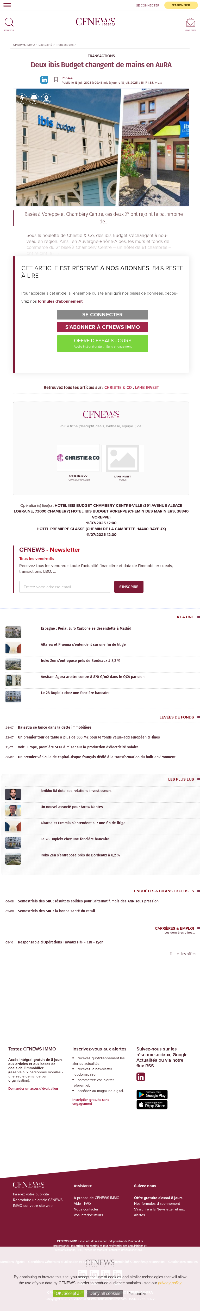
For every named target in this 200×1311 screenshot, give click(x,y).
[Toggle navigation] (5, 5)
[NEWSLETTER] (190, 22)
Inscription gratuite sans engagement (90, 1101)
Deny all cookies (105, 1293)
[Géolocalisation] (46, 99)
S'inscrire (128, 586)
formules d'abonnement (60, 301)
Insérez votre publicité (31, 1194)
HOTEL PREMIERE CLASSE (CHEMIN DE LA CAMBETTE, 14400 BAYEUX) (101, 532)
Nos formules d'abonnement (157, 1203)
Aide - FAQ (82, 1203)
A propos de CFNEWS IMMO (97, 1197)
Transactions (101, 55)
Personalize (137, 1294)
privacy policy (170, 1283)
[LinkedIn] (45, 79)
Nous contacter (86, 1209)
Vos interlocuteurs (88, 1214)
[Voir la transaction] (22, 99)
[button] (9, 20)
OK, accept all (69, 1293)
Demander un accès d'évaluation (33, 1088)
